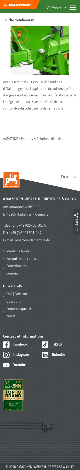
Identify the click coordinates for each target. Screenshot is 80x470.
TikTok (56, 344)
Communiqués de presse (19, 311)
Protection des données (16, 269)
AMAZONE (10, 138)
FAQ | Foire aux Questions (17, 297)
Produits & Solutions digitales (42, 138)
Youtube (19, 364)
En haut (67, 176)
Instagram (21, 354)
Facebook (20, 344)
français (57, 7)
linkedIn (58, 354)
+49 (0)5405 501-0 (32, 225)
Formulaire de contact (22, 258)
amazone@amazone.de (32, 240)
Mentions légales (18, 251)
